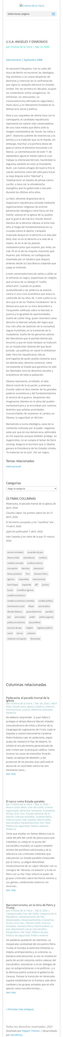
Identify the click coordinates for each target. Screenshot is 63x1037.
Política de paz (40, 932)
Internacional (13, 59)
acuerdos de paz (35, 552)
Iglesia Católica (35, 706)
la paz (10, 590)
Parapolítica (12, 932)
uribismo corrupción (16, 638)
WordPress (17, 1034)
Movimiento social (21, 929)
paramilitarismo (33, 611)
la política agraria (25, 590)
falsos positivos (14, 573)
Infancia (49, 706)
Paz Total (45, 822)
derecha (25, 568)
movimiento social (15, 606)
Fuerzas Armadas (25, 816)
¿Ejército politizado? (17, 531)
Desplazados (13, 920)
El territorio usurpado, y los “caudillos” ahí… (30, 522)
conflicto (43, 557)
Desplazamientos (31, 920)
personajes (20, 616)
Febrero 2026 (33, 923)
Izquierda (26, 584)
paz (9, 616)
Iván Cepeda (29, 819)
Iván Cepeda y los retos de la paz (24, 536)
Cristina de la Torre (21, 46)
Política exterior (39, 826)
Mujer (31, 606)
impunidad (24, 579)
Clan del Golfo (36, 807)
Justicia (45, 584)
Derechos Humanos (31, 810)
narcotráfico (44, 606)
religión (29, 627)
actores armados (15, 552)
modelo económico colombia (20, 600)
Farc (28, 573)
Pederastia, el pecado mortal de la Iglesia (29, 503)
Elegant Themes (31, 1030)
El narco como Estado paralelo (25, 801)
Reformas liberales (42, 709)
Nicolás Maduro (14, 611)
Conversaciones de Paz (31, 916)
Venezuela (35, 638)
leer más (11, 773)
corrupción (12, 568)
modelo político (45, 600)
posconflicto (34, 622)
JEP (36, 584)
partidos (49, 611)
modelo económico (16, 595)
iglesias (10, 579)
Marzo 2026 (43, 819)
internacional (13, 466)
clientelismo (29, 557)
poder (32, 616)
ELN (16, 813)
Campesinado (14, 913)
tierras (20, 633)
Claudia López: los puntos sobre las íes (28, 512)
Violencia (11, 712)
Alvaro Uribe (13, 557)
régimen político (44, 627)
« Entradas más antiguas (20, 1009)
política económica (16, 622)
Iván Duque (12, 584)
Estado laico (19, 706)
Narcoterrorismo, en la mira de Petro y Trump (30, 906)
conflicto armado (15, 563)
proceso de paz (14, 627)
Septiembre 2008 (33, 59)
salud (9, 633)
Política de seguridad (18, 826)
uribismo (31, 633)
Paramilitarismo (30, 822)
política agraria (46, 616)
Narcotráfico (13, 822)
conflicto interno (35, 563)
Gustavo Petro (40, 573)
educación (38, 568)
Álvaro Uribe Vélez (16, 807)
